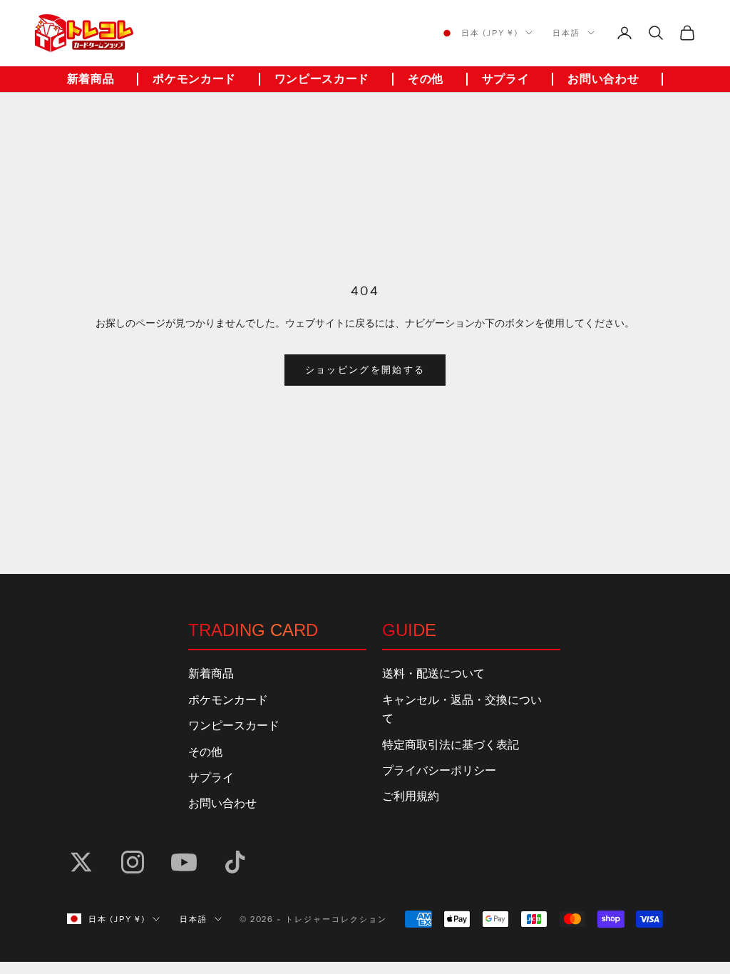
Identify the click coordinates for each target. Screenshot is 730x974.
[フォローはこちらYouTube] (184, 862)
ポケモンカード (194, 79)
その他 (425, 79)
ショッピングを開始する (365, 370)
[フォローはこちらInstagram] (132, 862)
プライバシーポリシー (439, 771)
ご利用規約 (410, 796)
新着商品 (91, 79)
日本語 (566, 33)
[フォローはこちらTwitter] (81, 862)
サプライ (506, 79)
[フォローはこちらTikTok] (235, 862)
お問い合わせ (603, 79)
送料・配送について (433, 674)
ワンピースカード (321, 79)
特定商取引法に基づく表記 (450, 745)
